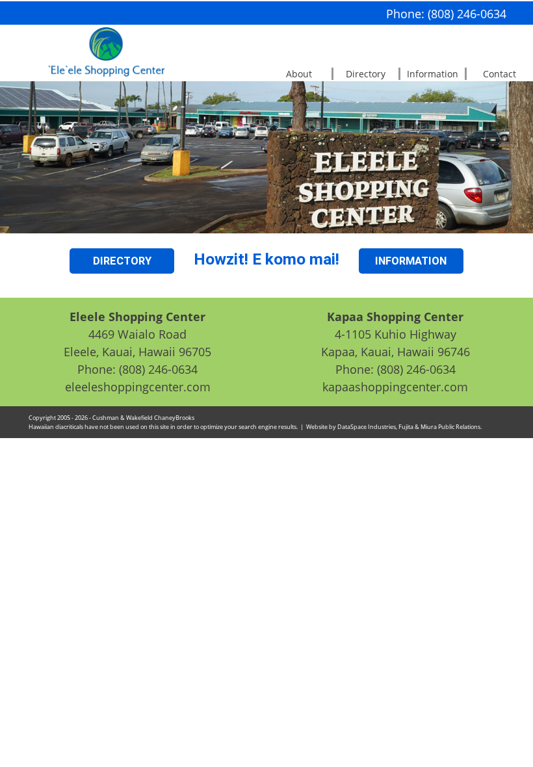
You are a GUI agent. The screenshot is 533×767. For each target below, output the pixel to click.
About (299, 74)
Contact (499, 74)
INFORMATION (411, 261)
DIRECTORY (122, 261)
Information (432, 74)
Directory (365, 74)
